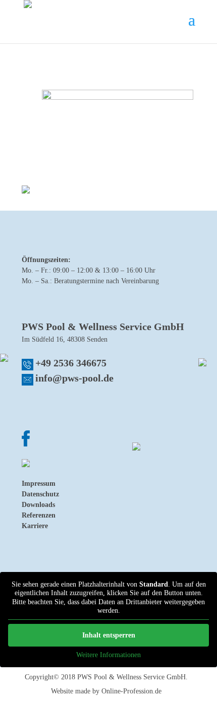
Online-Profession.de (131, 691)
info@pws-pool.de (74, 377)
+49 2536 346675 (70, 362)
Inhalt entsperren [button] (108, 635)
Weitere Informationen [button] (108, 655)
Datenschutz (40, 494)
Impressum (39, 483)
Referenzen (39, 515)
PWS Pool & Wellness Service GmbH (131, 677)
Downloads (38, 504)
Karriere (35, 526)
